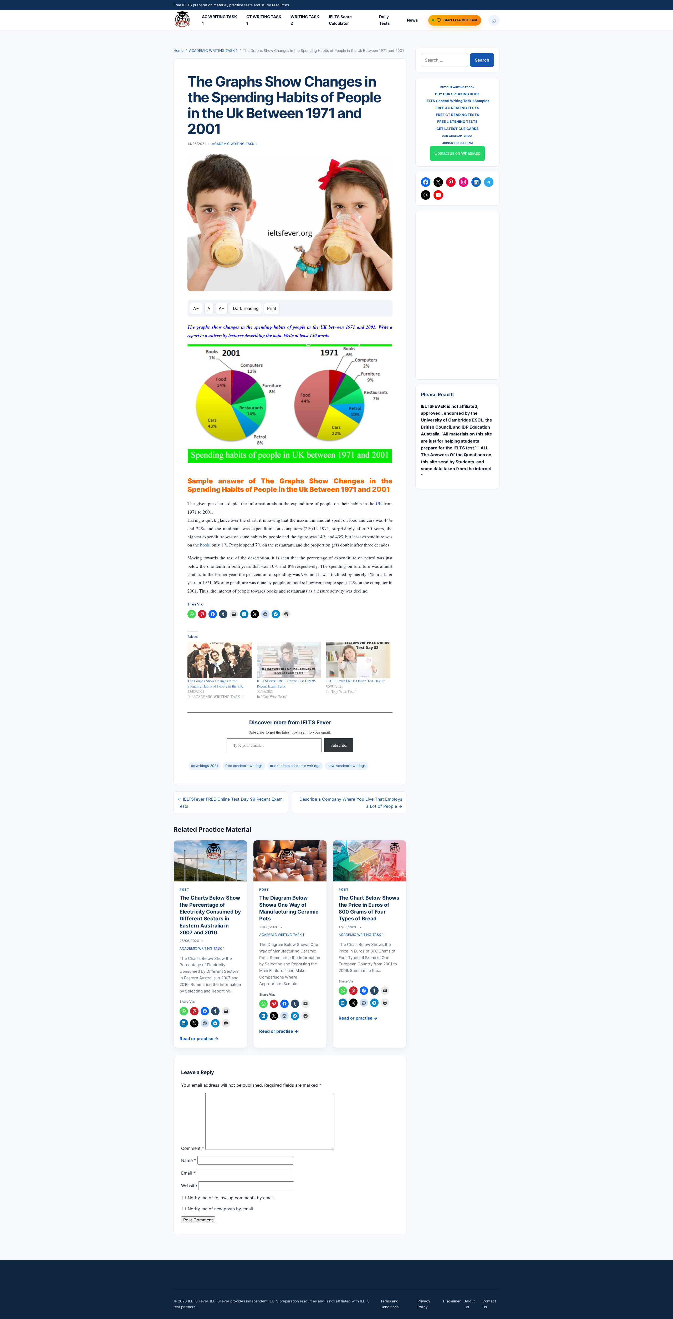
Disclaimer (452, 1301)
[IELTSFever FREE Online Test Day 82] (358, 660)
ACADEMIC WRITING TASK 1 (213, 50)
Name (188, 1160)
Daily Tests (384, 20)
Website (189, 1185)
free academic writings (244, 766)
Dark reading (246, 308)
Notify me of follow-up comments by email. (231, 1197)
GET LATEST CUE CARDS (457, 129)
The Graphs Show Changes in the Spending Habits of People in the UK (215, 683)
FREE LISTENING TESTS (457, 121)
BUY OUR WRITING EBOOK (457, 87)
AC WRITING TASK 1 (219, 20)
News (412, 20)
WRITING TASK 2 (304, 20)
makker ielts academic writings (295, 766)
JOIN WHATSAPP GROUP (457, 135)
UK (379, 503)
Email (188, 1173)
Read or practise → (199, 1038)
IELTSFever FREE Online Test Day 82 (355, 680)
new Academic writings (347, 766)
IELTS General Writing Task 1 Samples (457, 101)
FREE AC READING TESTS (457, 108)
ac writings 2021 (204, 766)
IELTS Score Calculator (340, 20)
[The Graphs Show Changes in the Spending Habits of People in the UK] (219, 660)
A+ (222, 308)
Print (271, 308)
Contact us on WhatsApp (457, 153)
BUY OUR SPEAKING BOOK (457, 94)
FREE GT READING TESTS (457, 115)
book (205, 545)
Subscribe (338, 745)
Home (178, 50)
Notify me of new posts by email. (221, 1208)
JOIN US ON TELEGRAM (457, 142)
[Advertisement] (457, 295)
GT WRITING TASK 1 (263, 20)
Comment (192, 1148)
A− (196, 308)
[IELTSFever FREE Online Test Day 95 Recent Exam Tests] (289, 660)
